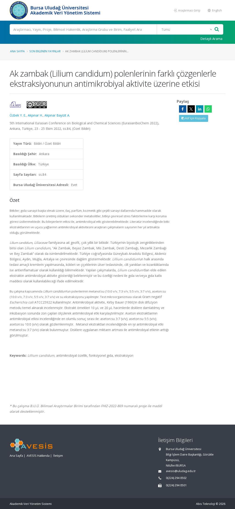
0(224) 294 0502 (176, 478)
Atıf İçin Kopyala (195, 118)
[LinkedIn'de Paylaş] (199, 109)
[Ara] (217, 29)
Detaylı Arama (211, 38)
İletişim (58, 456)
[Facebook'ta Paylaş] (182, 109)
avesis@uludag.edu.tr (181, 471)
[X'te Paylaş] (191, 109)
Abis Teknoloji (205, 504)
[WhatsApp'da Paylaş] (208, 109)
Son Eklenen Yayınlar (45, 51)
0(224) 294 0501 (176, 485)
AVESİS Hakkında (38, 456)
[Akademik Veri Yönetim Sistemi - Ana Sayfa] (19, 10)
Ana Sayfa (17, 51)
